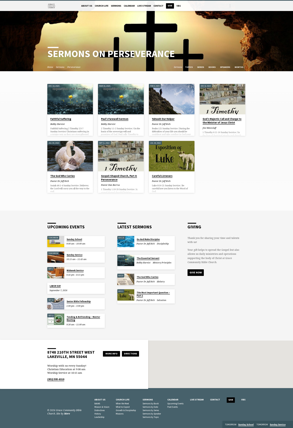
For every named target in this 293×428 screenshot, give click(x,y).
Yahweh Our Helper (163, 118)
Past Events (172, 407)
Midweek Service (75, 270)
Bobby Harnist (57, 124)
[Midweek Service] (55, 272)
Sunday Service (74, 254)
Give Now (196, 272)
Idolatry (161, 281)
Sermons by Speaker (152, 413)
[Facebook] (233, 5)
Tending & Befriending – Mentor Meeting (83, 318)
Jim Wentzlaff (209, 127)
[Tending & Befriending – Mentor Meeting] (55, 319)
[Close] (290, 424)
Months (239, 67)
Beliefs (97, 403)
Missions (119, 413)
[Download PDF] (70, 124)
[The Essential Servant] (125, 260)
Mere (67, 413)
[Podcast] (244, 5)
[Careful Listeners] (171, 156)
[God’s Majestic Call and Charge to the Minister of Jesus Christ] (222, 99)
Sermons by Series (151, 410)
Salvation (161, 300)
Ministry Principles (162, 262)
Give (170, 5)
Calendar (129, 5)
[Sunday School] (55, 241)
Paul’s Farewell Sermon (114, 118)
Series (200, 67)
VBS (179, 5)
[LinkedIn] (237, 5)
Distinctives (99, 410)
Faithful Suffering (60, 118)
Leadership (99, 417)
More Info (111, 353)
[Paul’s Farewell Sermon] (121, 99)
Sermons (116, 5)
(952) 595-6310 (55, 379)
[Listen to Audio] (68, 124)
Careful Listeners (162, 175)
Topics (189, 67)
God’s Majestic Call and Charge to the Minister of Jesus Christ (222, 120)
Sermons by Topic (151, 417)
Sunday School (74, 239)
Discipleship (163, 243)
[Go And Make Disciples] (125, 241)
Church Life (101, 5)
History (97, 413)
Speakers (225, 67)
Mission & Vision (101, 407)
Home (50, 67)
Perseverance (73, 67)
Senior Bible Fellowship (79, 301)
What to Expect (123, 407)
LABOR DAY (55, 286)
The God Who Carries (62, 175)
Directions (130, 353)
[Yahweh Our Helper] (171, 99)
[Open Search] (227, 5)
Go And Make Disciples (148, 239)
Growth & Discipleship (126, 410)
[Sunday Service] (55, 257)
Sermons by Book (151, 403)
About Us (86, 5)
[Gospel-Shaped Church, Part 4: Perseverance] (121, 156)
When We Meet (122, 403)
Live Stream (144, 5)
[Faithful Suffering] (70, 99)
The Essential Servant (148, 258)
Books (212, 67)
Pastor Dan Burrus (110, 184)
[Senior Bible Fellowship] (55, 303)
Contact (158, 5)
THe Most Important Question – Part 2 (153, 294)
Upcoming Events (175, 403)
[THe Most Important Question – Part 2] (125, 295)
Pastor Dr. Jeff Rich (161, 124)
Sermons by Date (150, 407)
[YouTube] (241, 5)
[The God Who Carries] (70, 156)
